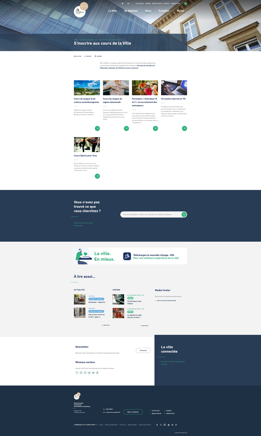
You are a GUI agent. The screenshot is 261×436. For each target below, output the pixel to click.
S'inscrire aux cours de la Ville (108, 40)
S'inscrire (143, 350)
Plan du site (123, 424)
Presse (101, 424)
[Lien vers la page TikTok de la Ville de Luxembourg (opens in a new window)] (97, 372)
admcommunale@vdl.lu (113, 412)
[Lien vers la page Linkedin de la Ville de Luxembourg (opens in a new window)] (93, 372)
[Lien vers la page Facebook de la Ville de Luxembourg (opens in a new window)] (77, 372)
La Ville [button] (113, 11)
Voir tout (106, 325)
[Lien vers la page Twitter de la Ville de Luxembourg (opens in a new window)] (81, 372)
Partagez (88, 56)
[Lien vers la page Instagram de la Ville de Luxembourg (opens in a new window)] (85, 372)
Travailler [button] (164, 11)
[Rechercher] (184, 214)
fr (128, 3)
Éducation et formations (87, 40)
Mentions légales (132, 424)
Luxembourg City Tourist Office (84, 424)
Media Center (157, 3)
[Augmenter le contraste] (122, 3)
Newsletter (175, 3)
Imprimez (99, 56)
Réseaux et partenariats (111, 424)
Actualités (140, 3)
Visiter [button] (181, 11)
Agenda (148, 3)
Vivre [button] (148, 11)
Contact (166, 3)
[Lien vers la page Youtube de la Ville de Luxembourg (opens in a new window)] (89, 372)
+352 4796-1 (109, 409)
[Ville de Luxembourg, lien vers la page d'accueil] (81, 17)
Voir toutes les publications (166, 300)
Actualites (156, 410)
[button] (185, 3)
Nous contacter (133, 412)
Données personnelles (145, 424)
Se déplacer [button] (131, 11)
